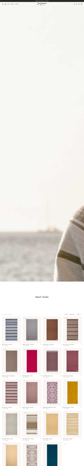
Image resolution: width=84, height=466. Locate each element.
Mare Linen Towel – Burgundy (68, 375)
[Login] (74, 4)
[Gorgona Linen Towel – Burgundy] (31, 392)
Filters (67, 314)
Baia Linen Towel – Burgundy (7, 407)
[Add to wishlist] (20, 344)
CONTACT (17, 4)
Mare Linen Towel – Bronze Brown (48, 344)
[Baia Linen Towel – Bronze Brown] (72, 329)
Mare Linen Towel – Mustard (47, 438)
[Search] (76, 4)
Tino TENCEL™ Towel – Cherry (48, 375)
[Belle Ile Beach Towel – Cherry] (31, 361)
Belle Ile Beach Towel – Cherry (27, 375)
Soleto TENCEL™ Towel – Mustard (28, 438)
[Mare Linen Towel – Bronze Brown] (52, 329)
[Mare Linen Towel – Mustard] (52, 424)
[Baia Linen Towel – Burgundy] (11, 392)
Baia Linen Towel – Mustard (67, 438)
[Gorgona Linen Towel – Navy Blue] (31, 329)
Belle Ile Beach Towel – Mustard (68, 407)
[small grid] (79, 314)
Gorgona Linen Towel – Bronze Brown (8, 375)
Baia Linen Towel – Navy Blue (7, 344)
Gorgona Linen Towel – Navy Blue (28, 344)
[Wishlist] (79, 4)
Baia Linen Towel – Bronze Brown (68, 344)
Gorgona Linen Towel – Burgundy (27, 407)
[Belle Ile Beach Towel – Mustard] (72, 392)
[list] (81, 314)
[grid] (78, 314)
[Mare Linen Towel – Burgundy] (72, 361)
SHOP (5, 4)
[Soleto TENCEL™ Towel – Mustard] (31, 424)
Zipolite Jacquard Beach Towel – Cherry (49, 407)
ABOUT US (12, 4)
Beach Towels (7, 314)
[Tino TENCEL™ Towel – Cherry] (52, 361)
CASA (8, 4)
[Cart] (81, 4)
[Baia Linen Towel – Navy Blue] (11, 329)
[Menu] (2, 4)
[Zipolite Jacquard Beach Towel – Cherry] (52, 392)
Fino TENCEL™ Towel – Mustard (7, 438)
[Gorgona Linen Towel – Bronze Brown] (11, 361)
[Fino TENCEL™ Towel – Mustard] (11, 424)
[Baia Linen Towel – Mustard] (72, 424)
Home (3, 314)
